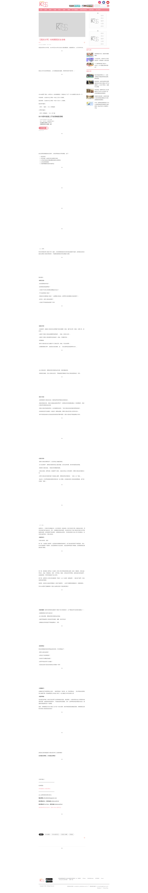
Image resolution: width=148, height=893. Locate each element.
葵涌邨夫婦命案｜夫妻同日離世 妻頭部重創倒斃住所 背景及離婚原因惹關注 (102, 98)
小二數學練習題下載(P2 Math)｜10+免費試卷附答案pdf (101, 65)
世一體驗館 (75, 9)
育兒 (59, 9)
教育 (50, 9)
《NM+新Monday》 (90, 878)
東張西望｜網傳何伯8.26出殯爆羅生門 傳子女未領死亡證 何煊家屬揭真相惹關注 (102, 91)
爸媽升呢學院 (83, 9)
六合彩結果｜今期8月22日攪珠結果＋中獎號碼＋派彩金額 (102, 59)
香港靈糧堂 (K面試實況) (44, 788)
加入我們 (98, 9)
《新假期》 (79, 878)
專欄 (69, 9)
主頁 (41, 9)
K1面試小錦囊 (64, 834)
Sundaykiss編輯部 (42, 44)
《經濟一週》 (71, 879)
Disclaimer (99, 888)
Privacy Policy (105, 888)
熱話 (40, 42)
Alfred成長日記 (55, 834)
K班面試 (71, 834)
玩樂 (55, 9)
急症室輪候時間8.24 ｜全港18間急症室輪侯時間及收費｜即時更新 (102, 76)
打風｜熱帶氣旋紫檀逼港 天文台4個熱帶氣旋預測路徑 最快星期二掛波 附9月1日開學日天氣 (102, 105)
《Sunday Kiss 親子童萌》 (63, 879)
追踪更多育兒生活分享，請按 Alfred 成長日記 (50, 807)
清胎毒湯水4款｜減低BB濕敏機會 (102, 54)
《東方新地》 (97, 878)
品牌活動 (91, 9)
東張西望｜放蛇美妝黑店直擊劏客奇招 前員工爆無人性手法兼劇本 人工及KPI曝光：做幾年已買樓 (102, 84)
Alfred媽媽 (47, 834)
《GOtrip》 (84, 878)
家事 (46, 9)
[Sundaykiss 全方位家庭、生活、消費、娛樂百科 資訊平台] (49, 4)
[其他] (84, 838)
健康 (64, 9)
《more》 (102, 878)
